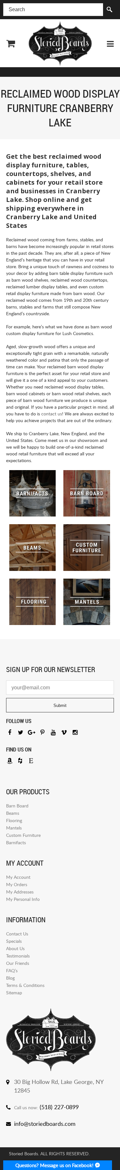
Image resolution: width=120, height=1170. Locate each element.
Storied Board (60, 43)
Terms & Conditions (25, 985)
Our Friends (17, 963)
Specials (14, 941)
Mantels (14, 828)
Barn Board (17, 806)
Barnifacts (16, 842)
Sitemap (14, 993)
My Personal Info (23, 899)
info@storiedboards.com (45, 1123)
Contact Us (17, 934)
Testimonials (18, 956)
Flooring (14, 820)
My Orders (16, 884)
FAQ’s (12, 970)
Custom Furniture (23, 835)
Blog (10, 978)
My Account (18, 877)
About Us (15, 948)
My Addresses (20, 892)
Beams (12, 813)
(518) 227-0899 (59, 1107)
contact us (51, 414)
